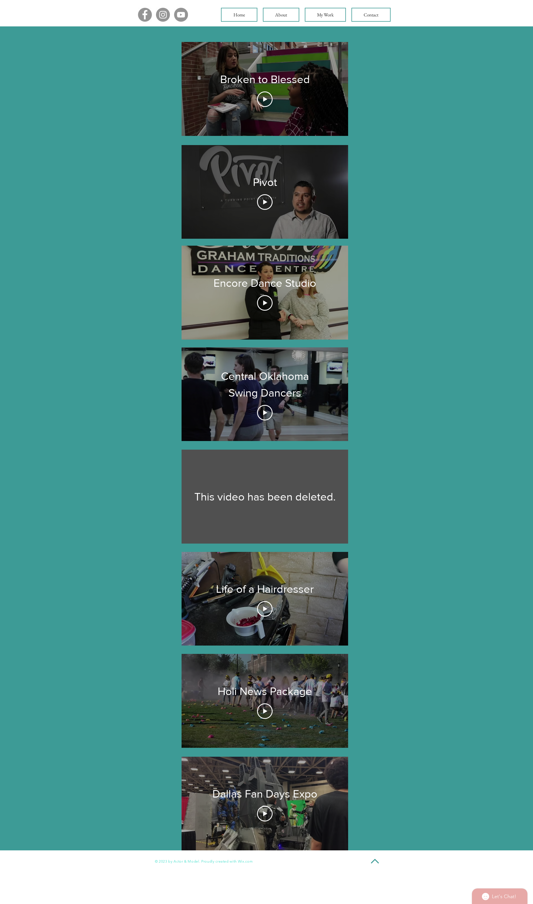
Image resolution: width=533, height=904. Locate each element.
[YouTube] (181, 15)
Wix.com (245, 861)
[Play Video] (265, 99)
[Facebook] (145, 15)
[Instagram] (163, 15)
